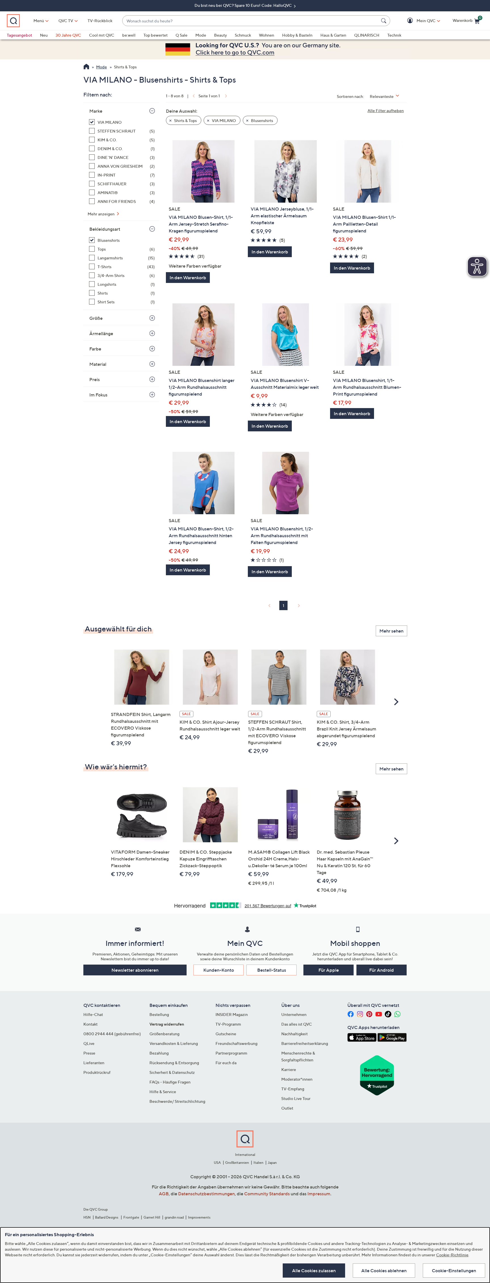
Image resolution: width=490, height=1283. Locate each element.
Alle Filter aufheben (386, 110)
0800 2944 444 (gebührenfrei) (112, 1033)
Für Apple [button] (328, 970)
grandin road (174, 1217)
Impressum (318, 1193)
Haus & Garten (333, 35)
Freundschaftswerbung (236, 1043)
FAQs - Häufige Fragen (170, 1082)
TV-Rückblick (100, 20)
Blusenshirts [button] (261, 120)
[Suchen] (384, 21)
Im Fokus (98, 395)
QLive (88, 1043)
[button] (418, 21)
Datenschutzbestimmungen (206, 1193)
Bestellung (159, 1014)
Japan (272, 1162)
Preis (94, 379)
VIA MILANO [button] (223, 120)
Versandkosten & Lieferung (173, 1043)
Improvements (199, 1217)
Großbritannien (237, 1162)
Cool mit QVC (101, 35)
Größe (96, 318)
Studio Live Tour (296, 1098)
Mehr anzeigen (101, 213)
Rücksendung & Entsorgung (174, 1062)
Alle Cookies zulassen (314, 1270)
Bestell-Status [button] (271, 970)
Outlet (287, 1108)
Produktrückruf (97, 1072)
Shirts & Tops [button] (185, 120)
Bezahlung (159, 1053)
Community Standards (267, 1193)
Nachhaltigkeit (294, 1033)
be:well (129, 35)
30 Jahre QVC (68, 35)
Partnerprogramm (231, 1053)
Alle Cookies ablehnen (384, 1270)
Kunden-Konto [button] (218, 970)
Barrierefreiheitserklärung (304, 1043)
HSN (87, 1217)
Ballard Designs (107, 1217)
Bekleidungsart (104, 229)
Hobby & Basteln (297, 35)
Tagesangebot (19, 35)
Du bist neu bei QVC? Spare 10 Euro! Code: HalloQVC (244, 5)
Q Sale (181, 35)
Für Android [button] (381, 970)
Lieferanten (93, 1062)
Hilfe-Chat (93, 1014)
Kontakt (90, 1024)
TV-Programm (228, 1024)
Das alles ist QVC (296, 1024)
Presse (89, 1053)
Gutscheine (226, 1033)
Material (97, 364)
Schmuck (243, 35)
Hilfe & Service (162, 1091)
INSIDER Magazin (232, 1014)
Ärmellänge (101, 333)
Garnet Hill (151, 1217)
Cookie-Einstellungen (454, 1270)
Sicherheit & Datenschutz (172, 1072)
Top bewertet (155, 35)
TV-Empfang (292, 1088)
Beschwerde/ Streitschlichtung (177, 1101)
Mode (200, 35)
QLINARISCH (366, 35)
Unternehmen (294, 1014)
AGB (164, 1193)
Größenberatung (164, 1033)
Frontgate (131, 1217)
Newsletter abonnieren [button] (135, 970)
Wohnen (266, 35)
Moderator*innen (296, 1079)
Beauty (220, 35)
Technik (394, 35)
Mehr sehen (391, 631)
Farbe (95, 349)
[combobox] (250, 21)
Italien (258, 1162)
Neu (44, 35)
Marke (95, 111)
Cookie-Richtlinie (452, 1254)
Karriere (288, 1069)
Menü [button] (38, 20)
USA (217, 1162)
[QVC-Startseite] (86, 67)
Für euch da (226, 1062)
